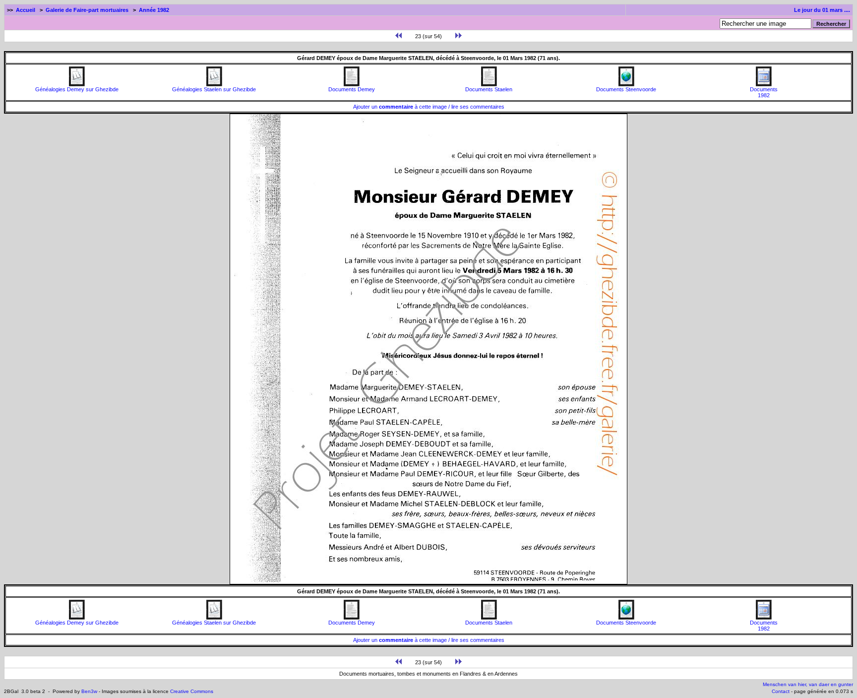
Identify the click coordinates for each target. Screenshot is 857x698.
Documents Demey (351, 89)
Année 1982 (154, 10)
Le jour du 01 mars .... (822, 10)
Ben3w (89, 691)
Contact (781, 691)
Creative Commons (191, 691)
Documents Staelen (488, 89)
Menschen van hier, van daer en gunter (808, 684)
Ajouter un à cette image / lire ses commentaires (428, 107)
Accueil (25, 10)
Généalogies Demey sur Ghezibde (77, 89)
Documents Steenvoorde (626, 89)
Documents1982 (764, 92)
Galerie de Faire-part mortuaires (87, 10)
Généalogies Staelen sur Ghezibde (214, 89)
